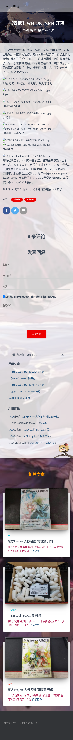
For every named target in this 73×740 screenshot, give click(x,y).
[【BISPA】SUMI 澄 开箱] (36, 583)
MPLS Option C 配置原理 (37, 436)
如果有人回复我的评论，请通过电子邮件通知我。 (31, 297)
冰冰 (11, 429)
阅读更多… (36, 551)
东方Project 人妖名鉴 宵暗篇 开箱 (26, 385)
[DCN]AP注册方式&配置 (36, 429)
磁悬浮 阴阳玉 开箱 (19, 398)
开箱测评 (17, 199)
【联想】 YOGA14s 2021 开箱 (24, 391)
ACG (10, 536)
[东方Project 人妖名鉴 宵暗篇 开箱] (36, 657)
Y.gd (11, 416)
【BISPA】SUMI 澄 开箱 (22, 378)
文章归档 (30, 199)
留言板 (43, 423)
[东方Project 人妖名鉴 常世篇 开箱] (36, 509)
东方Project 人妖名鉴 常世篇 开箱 (26, 372)
